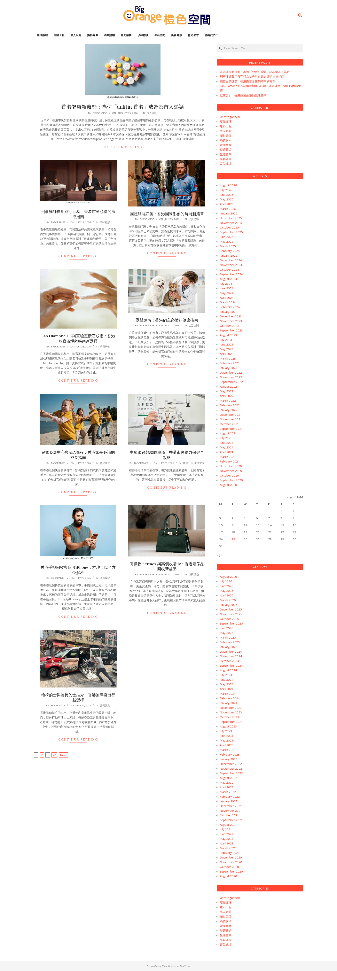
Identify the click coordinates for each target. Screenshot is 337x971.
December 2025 (231, 218)
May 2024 (226, 293)
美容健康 (225, 159)
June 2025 (226, 237)
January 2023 (228, 368)
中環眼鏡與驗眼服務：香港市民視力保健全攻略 (167, 455)
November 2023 (231, 321)
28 (54, 755)
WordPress (184, 965)
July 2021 (226, 438)
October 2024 (229, 269)
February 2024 (230, 307)
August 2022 (228, 386)
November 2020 (231, 471)
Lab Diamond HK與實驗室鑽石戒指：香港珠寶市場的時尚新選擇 (78, 338)
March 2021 (228, 457)
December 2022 (231, 372)
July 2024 (226, 283)
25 (233, 539)
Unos (164, 965)
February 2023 (230, 363)
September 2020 (231, 480)
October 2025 (229, 227)
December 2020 (231, 466)
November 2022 (231, 377)
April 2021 (226, 452)
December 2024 (231, 260)
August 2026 (228, 185)
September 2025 (231, 232)
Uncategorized (230, 117)
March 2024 (228, 302)
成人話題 (152, 113)
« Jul (219, 555)
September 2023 (231, 330)
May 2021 (226, 447)
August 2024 (228, 279)
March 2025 (228, 246)
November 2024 (231, 265)
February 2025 (230, 251)
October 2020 (229, 475)
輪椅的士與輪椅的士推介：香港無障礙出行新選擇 (78, 697)
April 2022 (226, 396)
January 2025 (228, 255)
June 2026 (226, 195)
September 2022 (231, 382)
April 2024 (226, 297)
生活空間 (194, 325)
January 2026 (228, 213)
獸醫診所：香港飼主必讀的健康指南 (167, 320)
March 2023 (228, 358)
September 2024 (231, 274)
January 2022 (228, 410)
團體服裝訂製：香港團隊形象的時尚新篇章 (167, 213)
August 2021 (228, 433)
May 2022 (226, 391)
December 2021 (231, 414)
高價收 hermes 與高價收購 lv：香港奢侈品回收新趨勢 (167, 566)
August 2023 (228, 335)
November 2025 (231, 223)
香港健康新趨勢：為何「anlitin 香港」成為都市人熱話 (122, 107)
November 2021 (231, 419)
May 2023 (226, 349)
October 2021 (229, 424)
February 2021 (230, 461)
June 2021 (226, 443)
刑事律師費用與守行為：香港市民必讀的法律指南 (78, 214)
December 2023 (231, 316)
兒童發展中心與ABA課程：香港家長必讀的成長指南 (78, 455)
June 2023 (226, 344)
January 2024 (228, 312)
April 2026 (226, 204)
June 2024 (226, 288)
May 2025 (226, 241)
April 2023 (226, 354)
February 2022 (230, 405)
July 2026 (226, 190)
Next (63, 755)
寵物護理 (225, 121)
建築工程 (188, 463)
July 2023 (226, 340)
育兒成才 (105, 463)
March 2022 (228, 400)
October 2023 (229, 326)
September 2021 (231, 429)
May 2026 (226, 199)
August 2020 (228, 485)
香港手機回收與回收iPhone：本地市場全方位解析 (78, 570)
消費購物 (194, 219)
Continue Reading (122, 147)
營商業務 (105, 705)
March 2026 (228, 209)
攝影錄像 (225, 135)
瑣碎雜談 (105, 222)
